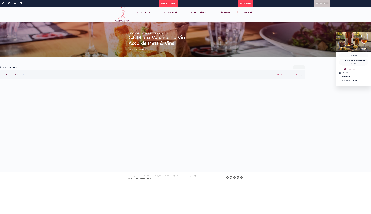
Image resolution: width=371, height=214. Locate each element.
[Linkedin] (21, 3)
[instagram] (234, 177)
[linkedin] (238, 177)
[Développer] (2, 75)
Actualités (247, 12)
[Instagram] (3, 3)
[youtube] (241, 177)
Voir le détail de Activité (137, 49)
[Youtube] (15, 3)
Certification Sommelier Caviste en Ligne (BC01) (148, 33)
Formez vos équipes (198, 12)
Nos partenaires (170, 12)
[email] (227, 177)
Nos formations (143, 12)
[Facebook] (9, 3)
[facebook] (231, 177)
